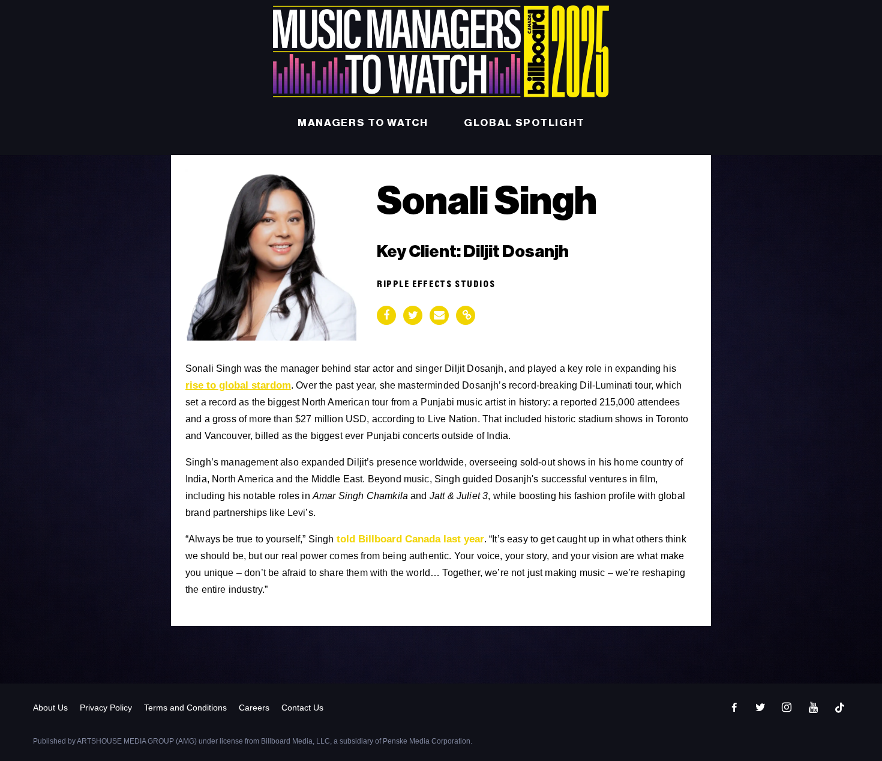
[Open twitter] (760, 707)
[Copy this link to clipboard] (465, 315)
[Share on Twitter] (412, 315)
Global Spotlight (524, 123)
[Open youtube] (813, 707)
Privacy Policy (106, 707)
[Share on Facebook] (386, 315)
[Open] (839, 707)
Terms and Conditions (185, 707)
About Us (50, 707)
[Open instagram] (786, 707)
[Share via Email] (439, 315)
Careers (254, 707)
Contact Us (302, 707)
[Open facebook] (733, 707)
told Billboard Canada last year (410, 539)
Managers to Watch (363, 123)
